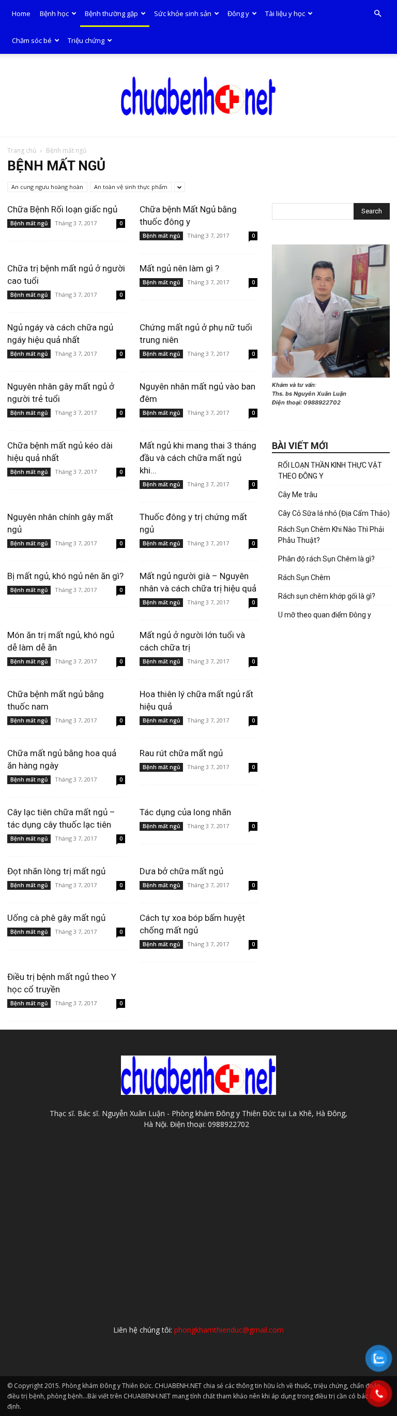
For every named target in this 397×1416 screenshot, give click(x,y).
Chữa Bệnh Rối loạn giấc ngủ (62, 209)
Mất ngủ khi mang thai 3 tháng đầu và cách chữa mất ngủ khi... (198, 457)
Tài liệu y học (285, 13)
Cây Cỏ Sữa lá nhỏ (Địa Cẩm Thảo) (334, 513)
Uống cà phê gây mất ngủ (56, 918)
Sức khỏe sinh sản (182, 13)
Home (21, 13)
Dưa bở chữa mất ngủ (181, 871)
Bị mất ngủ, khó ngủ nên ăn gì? (65, 576)
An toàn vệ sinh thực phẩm (130, 187)
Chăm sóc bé (32, 40)
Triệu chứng (86, 40)
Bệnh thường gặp (111, 13)
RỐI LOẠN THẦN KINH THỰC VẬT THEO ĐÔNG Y (330, 470)
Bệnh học (54, 13)
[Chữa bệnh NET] (198, 95)
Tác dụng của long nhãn (185, 812)
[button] (377, 14)
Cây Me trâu (297, 494)
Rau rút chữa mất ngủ (181, 753)
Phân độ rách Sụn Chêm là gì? (326, 559)
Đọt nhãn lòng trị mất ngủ (56, 871)
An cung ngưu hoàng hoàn (47, 187)
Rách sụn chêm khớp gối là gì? (326, 596)
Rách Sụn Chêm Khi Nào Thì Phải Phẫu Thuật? (331, 534)
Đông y (238, 13)
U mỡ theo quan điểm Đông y (324, 615)
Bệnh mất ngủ (29, 223)
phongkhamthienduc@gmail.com (229, 1330)
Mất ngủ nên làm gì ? (179, 268)
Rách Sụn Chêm (304, 577)
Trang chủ (21, 150)
